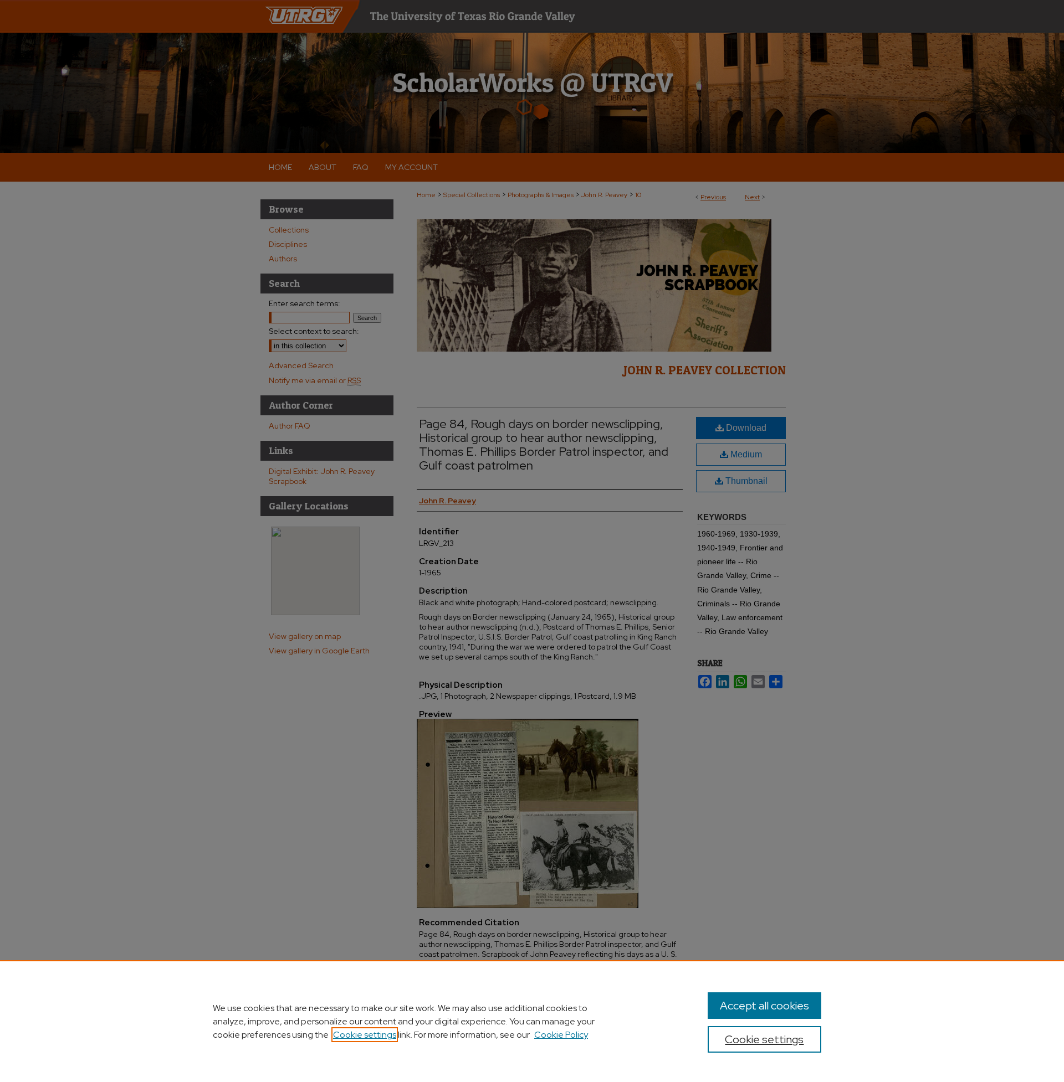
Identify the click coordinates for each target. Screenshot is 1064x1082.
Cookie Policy (561, 1034)
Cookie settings (364, 1034)
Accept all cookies (764, 1005)
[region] (532, 1021)
